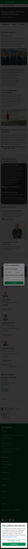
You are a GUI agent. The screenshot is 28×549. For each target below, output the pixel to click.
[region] (14, 535)
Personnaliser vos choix (14, 540)
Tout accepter (14, 544)
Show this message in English (9, 536)
